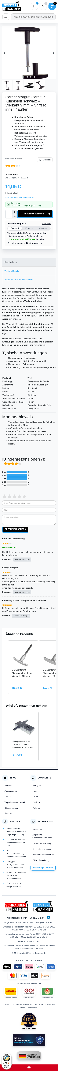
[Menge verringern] (14, 216)
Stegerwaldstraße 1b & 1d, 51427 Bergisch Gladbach (29, 922)
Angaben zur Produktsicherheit (18, 279)
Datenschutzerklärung (42, 843)
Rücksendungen (11, 808)
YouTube (36, 802)
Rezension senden (15, 529)
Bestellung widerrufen (43, 868)
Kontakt (7, 797)
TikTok (35, 797)
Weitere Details (11, 271)
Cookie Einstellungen (42, 849)
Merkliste (47, 160)
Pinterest (36, 808)
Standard (15, 228)
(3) (20, 166)
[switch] (6, 1066)
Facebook (37, 791)
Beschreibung (10, 262)
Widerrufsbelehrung (41, 860)
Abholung (43, 228)
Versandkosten (28, 197)
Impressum (37, 829)
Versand (7, 785)
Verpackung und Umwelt (14, 802)
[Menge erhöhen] (14, 212)
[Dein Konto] (43, 6)
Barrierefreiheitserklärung (43, 855)
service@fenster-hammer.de (32, 953)
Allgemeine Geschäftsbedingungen (42, 836)
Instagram (37, 785)
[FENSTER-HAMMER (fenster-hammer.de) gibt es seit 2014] (29, 1021)
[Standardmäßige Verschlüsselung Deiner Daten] (29, 1040)
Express (29, 228)
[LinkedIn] (48, 917)
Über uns (8, 814)
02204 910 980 (33, 941)
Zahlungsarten (10, 791)
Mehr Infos (46, 224)
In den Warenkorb (34, 214)
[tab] (29, 262)
